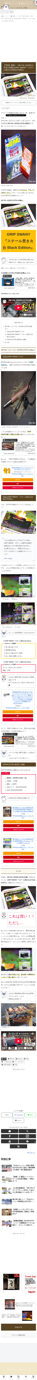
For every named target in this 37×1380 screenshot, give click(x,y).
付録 (27, 1059)
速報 (4, 1059)
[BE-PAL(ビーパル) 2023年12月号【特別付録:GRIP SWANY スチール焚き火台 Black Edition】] (7, 812)
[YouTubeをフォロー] (9, 1141)
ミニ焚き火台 (7, 1062)
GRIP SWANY (7, 1065)
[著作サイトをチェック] (9, 1131)
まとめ (7, 342)
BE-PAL (10, 558)
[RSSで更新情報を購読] (18, 1146)
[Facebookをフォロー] (9, 1136)
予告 (16, 1065)
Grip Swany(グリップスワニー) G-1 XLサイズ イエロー (22, 468)
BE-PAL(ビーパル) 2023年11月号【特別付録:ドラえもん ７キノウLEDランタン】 (23, 841)
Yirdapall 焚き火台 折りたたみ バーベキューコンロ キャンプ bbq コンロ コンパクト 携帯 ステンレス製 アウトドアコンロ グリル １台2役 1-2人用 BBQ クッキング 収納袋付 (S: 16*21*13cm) (22, 697)
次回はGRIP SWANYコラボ (15, 331)
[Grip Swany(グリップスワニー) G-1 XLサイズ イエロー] (6, 471)
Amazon (18, 479)
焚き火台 (19, 1059)
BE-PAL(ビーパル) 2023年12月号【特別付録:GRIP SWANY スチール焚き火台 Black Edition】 (23, 809)
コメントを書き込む (18, 1335)
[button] (18, 1120)
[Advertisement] (18, 41)
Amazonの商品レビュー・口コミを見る (19, 708)
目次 (16, 322)
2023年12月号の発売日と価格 (16, 339)
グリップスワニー (19, 1062)
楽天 (18, 483)
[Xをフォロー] (27, 1131)
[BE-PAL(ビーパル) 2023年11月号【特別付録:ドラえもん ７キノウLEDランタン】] (7, 843)
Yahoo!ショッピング (17, 487)
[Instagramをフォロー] (27, 1136)
